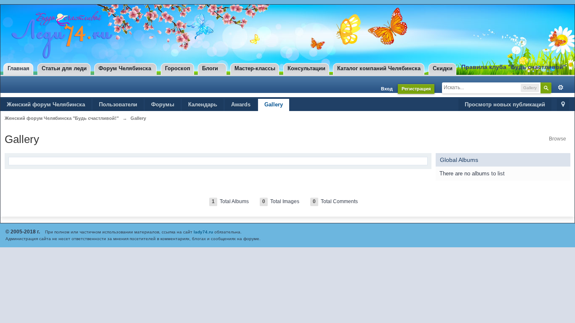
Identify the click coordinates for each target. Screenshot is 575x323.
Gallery (273, 104)
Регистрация (416, 88)
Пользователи (118, 104)
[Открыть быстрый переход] (563, 105)
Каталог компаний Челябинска (379, 68)
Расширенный (558, 87)
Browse (557, 139)
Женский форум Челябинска (46, 104)
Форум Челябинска (124, 68)
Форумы (162, 104)
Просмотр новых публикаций (505, 104)
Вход (387, 88)
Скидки (443, 68)
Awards (240, 104)
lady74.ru (203, 232)
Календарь (202, 104)
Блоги (210, 68)
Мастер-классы (254, 68)
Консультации (306, 68)
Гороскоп (177, 68)
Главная (18, 68)
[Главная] (60, 34)
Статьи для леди (64, 68)
